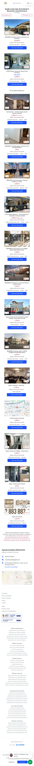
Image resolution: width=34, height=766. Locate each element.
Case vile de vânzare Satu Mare (17, 647)
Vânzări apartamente (17, 628)
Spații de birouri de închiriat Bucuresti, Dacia (17, 730)
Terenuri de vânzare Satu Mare (17, 660)
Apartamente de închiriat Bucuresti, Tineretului (17, 698)
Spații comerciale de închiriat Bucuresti (17, 723)
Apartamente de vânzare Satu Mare (17, 632)
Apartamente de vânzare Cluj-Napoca (17, 640)
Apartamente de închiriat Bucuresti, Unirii (17, 695)
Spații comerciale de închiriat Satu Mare (17, 728)
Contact (4, 602)
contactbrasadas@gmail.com (12, 559)
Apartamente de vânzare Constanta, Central (17, 636)
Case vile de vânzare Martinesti (17, 651)
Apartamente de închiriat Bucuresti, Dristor (17, 696)
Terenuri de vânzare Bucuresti (17, 662)
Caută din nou (7, 15)
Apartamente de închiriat (17, 691)
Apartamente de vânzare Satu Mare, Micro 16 (17, 638)
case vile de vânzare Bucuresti (22, 540)
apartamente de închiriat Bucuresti (12, 539)
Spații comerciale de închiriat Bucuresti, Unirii (17, 726)
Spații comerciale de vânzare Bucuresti (17, 675)
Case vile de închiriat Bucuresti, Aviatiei (17, 711)
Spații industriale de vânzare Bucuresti (17, 679)
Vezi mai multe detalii (17, 48)
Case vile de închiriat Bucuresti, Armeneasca (17, 717)
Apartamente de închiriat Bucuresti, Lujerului (17, 702)
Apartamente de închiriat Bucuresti (17, 693)
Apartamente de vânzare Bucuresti (17, 630)
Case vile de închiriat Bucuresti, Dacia (17, 713)
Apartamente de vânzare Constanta (17, 634)
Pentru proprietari (6, 598)
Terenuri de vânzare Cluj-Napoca (17, 666)
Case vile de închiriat (17, 706)
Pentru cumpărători (7, 595)
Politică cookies (6, 608)
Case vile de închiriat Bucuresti (17, 708)
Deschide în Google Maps (11, 566)
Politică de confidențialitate (9, 611)
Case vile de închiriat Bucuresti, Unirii (17, 710)
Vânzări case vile (17, 643)
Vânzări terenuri (17, 658)
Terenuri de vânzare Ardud (17, 670)
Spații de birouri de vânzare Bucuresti (17, 677)
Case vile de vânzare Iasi (17, 649)
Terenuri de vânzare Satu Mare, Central (17, 668)
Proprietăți (4, 593)
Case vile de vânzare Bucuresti (17, 645)
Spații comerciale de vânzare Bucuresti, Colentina (17, 685)
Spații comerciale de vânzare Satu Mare (17, 681)
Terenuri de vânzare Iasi (17, 664)
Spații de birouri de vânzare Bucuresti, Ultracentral (17, 683)
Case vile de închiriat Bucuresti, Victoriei (17, 715)
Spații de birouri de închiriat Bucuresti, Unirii (17, 732)
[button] (31, 15)
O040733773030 (9, 556)
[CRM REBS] (20, 744)
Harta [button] (26, 33)
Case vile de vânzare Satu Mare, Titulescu (17, 653)
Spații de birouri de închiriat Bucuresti (17, 725)
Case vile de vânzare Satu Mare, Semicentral (17, 655)
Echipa (3, 600)
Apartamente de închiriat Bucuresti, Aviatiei (17, 700)
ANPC (3, 606)
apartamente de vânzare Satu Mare (19, 537)
